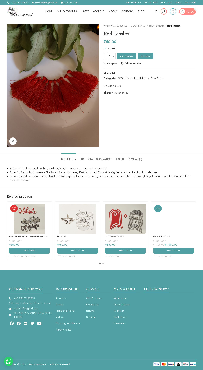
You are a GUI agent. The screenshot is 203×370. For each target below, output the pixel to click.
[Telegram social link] (127, 93)
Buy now (145, 56)
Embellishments (156, 25)
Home (107, 25)
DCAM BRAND (138, 25)
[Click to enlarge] (13, 141)
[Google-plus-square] (25, 323)
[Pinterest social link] (120, 93)
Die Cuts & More (112, 86)
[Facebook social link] (112, 93)
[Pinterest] (11, 323)
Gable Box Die (161, 236)
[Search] (156, 11)
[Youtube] (39, 323)
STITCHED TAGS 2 (114, 236)
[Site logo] (21, 11)
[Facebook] (18, 323)
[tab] (68, 157)
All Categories (120, 25)
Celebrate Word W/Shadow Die (28, 236)
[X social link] (116, 93)
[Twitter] (32, 323)
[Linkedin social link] (123, 93)
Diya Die (61, 236)
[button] (8, 361)
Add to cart (126, 56)
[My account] (163, 11)
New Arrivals (157, 78)
